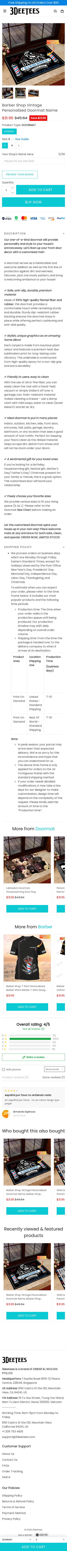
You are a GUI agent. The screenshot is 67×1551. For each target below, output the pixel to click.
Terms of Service (13, 1507)
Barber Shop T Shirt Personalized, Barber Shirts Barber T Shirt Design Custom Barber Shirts (26, 988)
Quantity (8, 182)
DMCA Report (25, 1535)
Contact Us (9, 1460)
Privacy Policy (11, 1519)
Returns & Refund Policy (18, 1501)
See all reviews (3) (33, 1029)
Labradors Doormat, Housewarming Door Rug (21, 890)
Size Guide (22, 139)
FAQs (5, 1466)
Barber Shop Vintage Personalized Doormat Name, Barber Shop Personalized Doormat (26, 1192)
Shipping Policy (12, 1496)
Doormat (45, 829)
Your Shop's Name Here (18, 154)
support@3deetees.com (18, 1437)
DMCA (6, 1477)
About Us (8, 1454)
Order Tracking (12, 1471)
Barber (45, 927)
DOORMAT (29, 125)
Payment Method (14, 1513)
